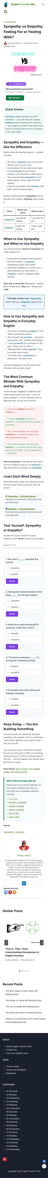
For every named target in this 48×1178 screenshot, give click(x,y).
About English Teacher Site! (19, 1046)
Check (12, 581)
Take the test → (15, 98)
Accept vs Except (16, 806)
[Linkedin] (24, 883)
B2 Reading (11, 1125)
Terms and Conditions (16, 1070)
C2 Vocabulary (13, 1149)
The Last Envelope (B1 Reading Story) (22, 1006)
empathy (14, 574)
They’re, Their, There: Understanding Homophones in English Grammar (22, 952)
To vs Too (13, 799)
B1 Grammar (12, 1112)
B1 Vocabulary (10, 22)
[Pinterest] (10, 892)
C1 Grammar (12, 1132)
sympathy (14, 568)
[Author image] (5, 43)
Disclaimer (11, 1073)
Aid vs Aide (14, 813)
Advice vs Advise (16, 810)
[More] (14, 892)
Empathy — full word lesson (21, 509)
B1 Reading (11, 1115)
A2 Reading (11, 1105)
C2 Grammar (12, 1142)
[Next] (42, 942)
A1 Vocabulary (12, 1098)
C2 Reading (11, 1146)
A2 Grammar (12, 1101)
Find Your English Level (17, 1053)
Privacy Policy (12, 1066)
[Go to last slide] (6, 942)
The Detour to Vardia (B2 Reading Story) (24, 1000)
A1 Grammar (12, 1091)
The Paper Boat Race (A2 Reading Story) (24, 1013)
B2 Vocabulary (13, 1129)
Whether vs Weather (18, 802)
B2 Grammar (12, 1122)
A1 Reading (11, 1095)
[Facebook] (6, 892)
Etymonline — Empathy (14, 832)
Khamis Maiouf (15, 43)
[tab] (19, 971)
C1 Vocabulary (13, 1139)
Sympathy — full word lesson (22, 496)
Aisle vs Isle (14, 817)
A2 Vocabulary (13, 1108)
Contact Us (11, 1050)
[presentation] (24, 930)
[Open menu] (43, 4)
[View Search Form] (5, 12)
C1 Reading (11, 1136)
